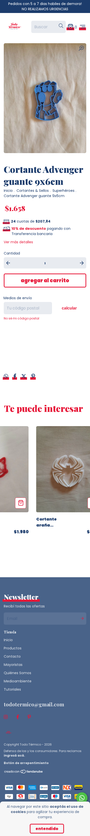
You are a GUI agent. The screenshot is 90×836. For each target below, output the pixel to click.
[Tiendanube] (24, 773)
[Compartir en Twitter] (24, 376)
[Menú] (82, 27)
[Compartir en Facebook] (15, 376)
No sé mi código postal (21, 318)
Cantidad (12, 253)
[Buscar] (61, 26)
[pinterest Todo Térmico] (29, 717)
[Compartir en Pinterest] (33, 376)
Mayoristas (13, 664)
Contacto (12, 656)
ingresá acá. (14, 755)
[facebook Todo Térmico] (17, 717)
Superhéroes (63, 190)
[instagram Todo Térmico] (6, 717)
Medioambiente (18, 681)
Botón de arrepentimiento (26, 763)
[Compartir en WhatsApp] (6, 377)
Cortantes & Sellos (32, 190)
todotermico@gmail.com (34, 704)
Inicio (8, 190)
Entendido (47, 829)
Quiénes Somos (17, 672)
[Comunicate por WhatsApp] (82, 798)
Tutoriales (12, 689)
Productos (13, 648)
